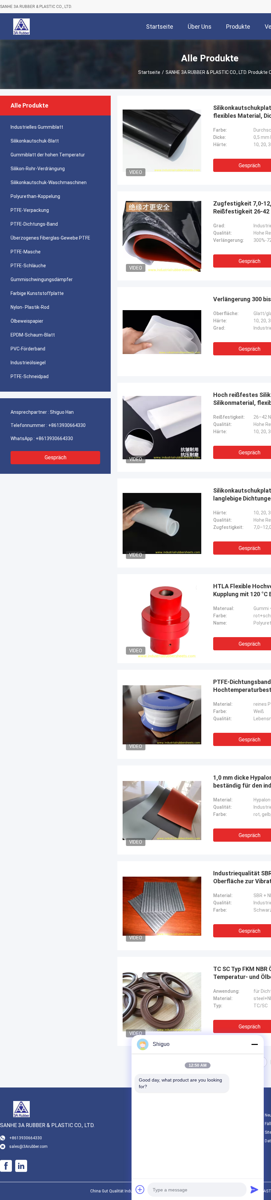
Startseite (149, 72)
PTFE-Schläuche (28, 265)
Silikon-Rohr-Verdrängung (38, 168)
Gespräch (55, 457)
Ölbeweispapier (27, 321)
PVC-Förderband (28, 348)
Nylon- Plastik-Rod (30, 307)
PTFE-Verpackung (30, 210)
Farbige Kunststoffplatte (37, 293)
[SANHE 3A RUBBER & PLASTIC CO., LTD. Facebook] (6, 1166)
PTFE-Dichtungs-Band (34, 224)
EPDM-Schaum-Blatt (33, 335)
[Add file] (140, 1189)
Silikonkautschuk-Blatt (35, 141)
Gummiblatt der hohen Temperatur (48, 154)
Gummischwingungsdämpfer (42, 279)
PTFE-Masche (26, 251)
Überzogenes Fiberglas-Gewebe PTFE (50, 238)
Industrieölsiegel (28, 362)
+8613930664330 (67, 425)
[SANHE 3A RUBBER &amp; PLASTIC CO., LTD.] (21, 26)
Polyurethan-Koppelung (35, 196)
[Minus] (254, 1044)
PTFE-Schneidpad (30, 376)
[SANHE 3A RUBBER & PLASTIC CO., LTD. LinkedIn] (21, 1166)
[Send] (254, 1189)
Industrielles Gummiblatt (37, 127)
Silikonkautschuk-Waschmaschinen (49, 182)
